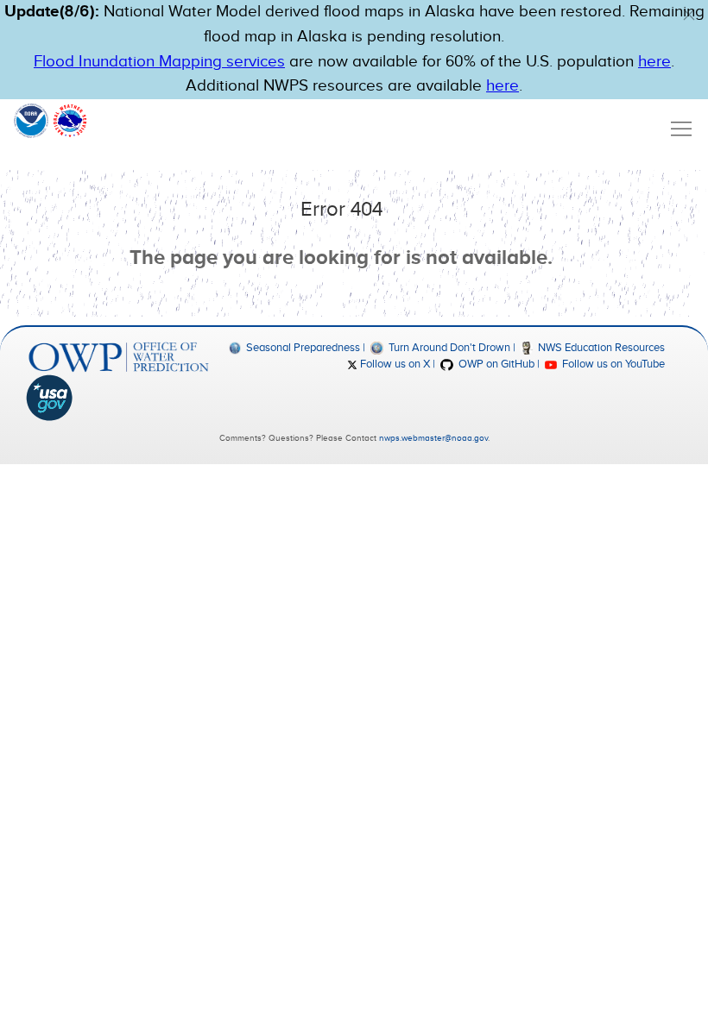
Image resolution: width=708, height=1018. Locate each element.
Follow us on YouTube (612, 364)
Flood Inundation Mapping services (159, 62)
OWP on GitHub (495, 364)
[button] (689, 15)
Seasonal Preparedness (301, 348)
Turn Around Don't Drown (447, 348)
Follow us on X (393, 364)
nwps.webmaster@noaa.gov (433, 438)
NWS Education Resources (600, 348)
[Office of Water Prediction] (119, 357)
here (654, 62)
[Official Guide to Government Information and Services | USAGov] (119, 397)
